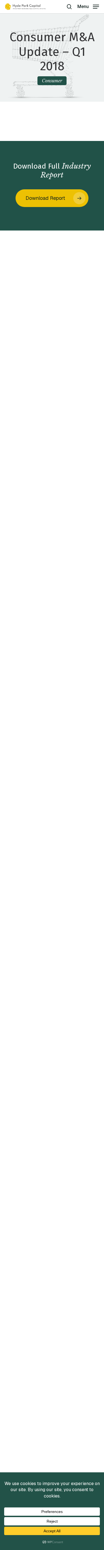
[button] (88, 6)
